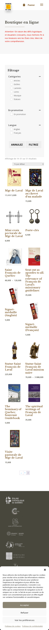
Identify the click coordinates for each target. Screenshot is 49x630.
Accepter (24, 605)
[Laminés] (11, 88)
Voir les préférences (24, 620)
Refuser (24, 612)
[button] (45, 569)
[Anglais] (11, 129)
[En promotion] (11, 114)
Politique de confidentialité (32, 626)
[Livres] (11, 92)
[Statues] (11, 99)
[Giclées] (11, 84)
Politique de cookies (13, 626)
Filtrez (33, 144)
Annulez (17, 144)
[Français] (11, 133)
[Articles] (11, 80)
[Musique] (11, 95)
